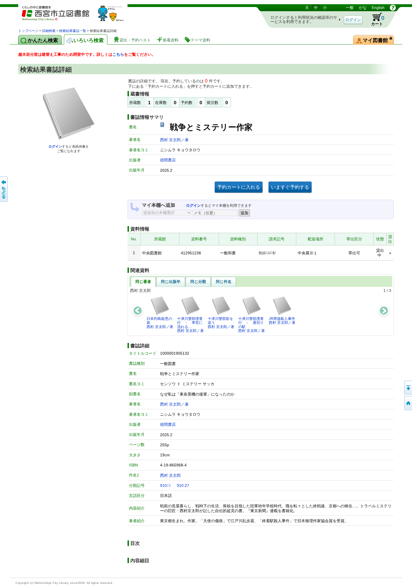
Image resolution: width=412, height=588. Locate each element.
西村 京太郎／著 (174, 140)
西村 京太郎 (170, 475)
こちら (118, 54)
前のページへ (4, 189)
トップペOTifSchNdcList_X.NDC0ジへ (408, 403)
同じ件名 (224, 281)
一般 (350, 7)
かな (363, 7)
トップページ (28, 31)
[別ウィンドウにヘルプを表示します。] (393, 7)
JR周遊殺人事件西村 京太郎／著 (282, 321)
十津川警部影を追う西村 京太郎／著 (221, 323)
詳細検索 (48, 31)
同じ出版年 (170, 281)
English (378, 7)
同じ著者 (143, 281)
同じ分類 (198, 281)
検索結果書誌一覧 (72, 31)
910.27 (183, 485)
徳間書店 (168, 160)
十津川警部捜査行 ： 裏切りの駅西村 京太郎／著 (251, 325)
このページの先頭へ (408, 388)
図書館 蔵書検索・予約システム (77, 16)
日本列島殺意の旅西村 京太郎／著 (160, 323)
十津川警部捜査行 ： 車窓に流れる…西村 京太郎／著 (190, 325)
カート (378, 20)
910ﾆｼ (165, 485)
